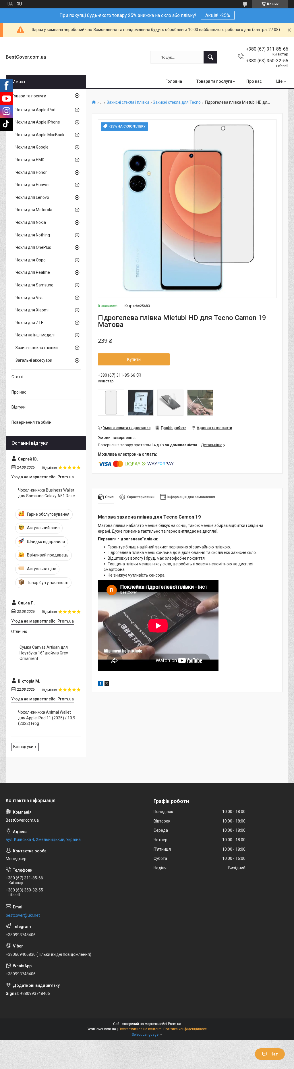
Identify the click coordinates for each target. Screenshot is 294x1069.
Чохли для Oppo (31, 260)
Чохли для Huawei (32, 184)
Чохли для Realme (33, 272)
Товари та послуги (214, 81)
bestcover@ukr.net (23, 915)
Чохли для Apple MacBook (40, 134)
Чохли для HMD (30, 159)
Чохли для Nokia (31, 222)
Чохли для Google (32, 147)
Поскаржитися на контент (140, 1029)
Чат (274, 1054)
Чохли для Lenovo (32, 197)
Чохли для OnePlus (33, 247)
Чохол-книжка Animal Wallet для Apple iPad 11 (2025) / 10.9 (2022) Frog (46, 718)
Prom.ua (174, 1024)
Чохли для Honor (31, 172)
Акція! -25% (217, 15)
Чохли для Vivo (30, 297)
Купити (134, 359)
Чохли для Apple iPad (35, 109)
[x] (107, 684)
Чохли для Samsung (34, 285)
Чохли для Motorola (34, 209)
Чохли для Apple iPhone (38, 122)
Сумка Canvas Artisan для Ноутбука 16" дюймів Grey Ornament (44, 653)
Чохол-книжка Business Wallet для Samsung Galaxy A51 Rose (46, 493)
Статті (17, 377)
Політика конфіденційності (185, 1029)
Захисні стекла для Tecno (177, 102)
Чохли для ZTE (29, 322)
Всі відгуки (23, 746)
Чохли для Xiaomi (32, 310)
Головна (173, 81)
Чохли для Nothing (33, 235)
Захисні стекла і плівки (128, 102)
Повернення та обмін (31, 422)
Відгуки (18, 407)
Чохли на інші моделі (35, 335)
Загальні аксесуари (34, 360)
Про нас (254, 81)
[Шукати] (210, 57)
